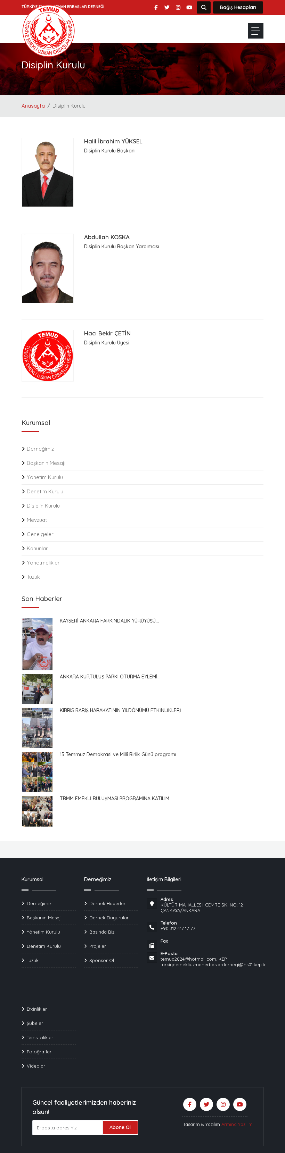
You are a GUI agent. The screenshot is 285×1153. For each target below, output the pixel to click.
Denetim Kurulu (45, 491)
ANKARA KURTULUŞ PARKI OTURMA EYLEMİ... (110, 677)
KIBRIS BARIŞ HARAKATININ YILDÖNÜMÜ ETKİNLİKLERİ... (122, 710)
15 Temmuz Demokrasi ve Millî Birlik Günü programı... (119, 754)
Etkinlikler (37, 1009)
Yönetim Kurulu (45, 477)
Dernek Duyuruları (109, 917)
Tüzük (33, 577)
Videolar (36, 1066)
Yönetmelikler (43, 562)
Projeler (97, 946)
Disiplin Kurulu (43, 505)
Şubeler (35, 1023)
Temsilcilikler (40, 1037)
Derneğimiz (40, 448)
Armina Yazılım (237, 1124)
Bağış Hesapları (238, 7)
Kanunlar (37, 548)
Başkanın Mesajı (46, 463)
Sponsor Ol (101, 960)
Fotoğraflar (39, 1051)
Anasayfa (33, 105)
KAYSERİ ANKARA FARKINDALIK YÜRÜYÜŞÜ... (109, 621)
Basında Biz (101, 932)
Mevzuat (37, 520)
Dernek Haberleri (108, 903)
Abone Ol (120, 1127)
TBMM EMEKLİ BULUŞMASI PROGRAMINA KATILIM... (116, 798)
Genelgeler (40, 534)
